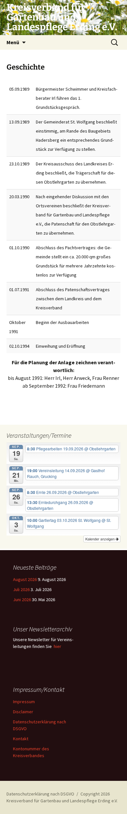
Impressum (24, 701)
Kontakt (20, 739)
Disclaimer (23, 712)
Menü (13, 42)
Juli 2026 (21, 589)
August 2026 (25, 579)
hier (57, 646)
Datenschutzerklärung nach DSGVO (40, 794)
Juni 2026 (22, 599)
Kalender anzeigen (100, 538)
